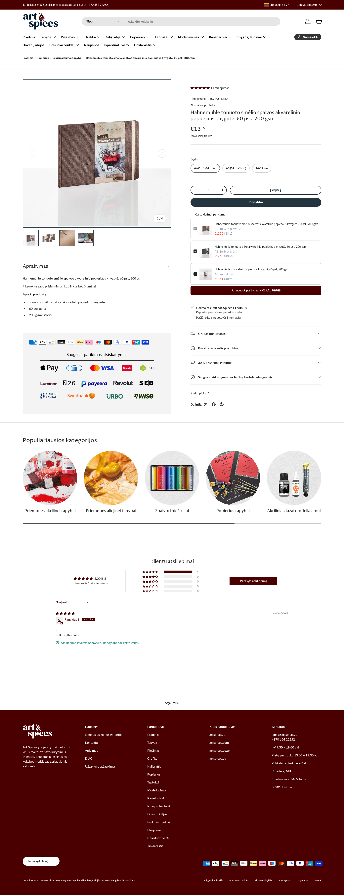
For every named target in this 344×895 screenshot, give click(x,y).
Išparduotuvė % (116, 45)
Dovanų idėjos (34, 45)
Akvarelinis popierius (203, 105)
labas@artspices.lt (284, 734)
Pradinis (29, 37)
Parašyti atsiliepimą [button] (253, 581)
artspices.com (219, 742)
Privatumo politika (238, 880)
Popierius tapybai (233, 511)
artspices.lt (217, 734)
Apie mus (91, 750)
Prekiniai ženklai (61, 45)
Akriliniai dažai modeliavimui (294, 511)
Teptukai (161, 37)
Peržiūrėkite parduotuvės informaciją (218, 317)
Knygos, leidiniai (249, 37)
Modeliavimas (188, 37)
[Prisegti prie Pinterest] (222, 404)
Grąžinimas (302, 880)
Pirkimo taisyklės (263, 880)
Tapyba (45, 37)
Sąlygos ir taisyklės (213, 880)
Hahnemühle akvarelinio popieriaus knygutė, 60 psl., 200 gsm (252, 269)
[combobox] (181, 21)
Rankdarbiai (218, 37)
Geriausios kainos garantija (103, 734)
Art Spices (28, 880)
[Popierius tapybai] (233, 478)
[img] (65, 613)
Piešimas (68, 37)
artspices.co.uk (219, 750)
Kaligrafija (113, 37)
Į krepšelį (275, 190)
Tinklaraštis (143, 45)
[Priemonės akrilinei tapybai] (50, 478)
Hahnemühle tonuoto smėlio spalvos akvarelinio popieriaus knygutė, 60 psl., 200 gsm (266, 224)
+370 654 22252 (283, 739)
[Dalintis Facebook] (214, 404)
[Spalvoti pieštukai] (172, 478)
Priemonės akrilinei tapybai (50, 511)
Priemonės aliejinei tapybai (111, 511)
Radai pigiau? (200, 393)
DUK (88, 758)
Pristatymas (284, 880)
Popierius (137, 37)
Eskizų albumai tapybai (67, 58)
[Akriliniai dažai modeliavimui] (294, 478)
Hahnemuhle (198, 98)
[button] (319, 21)
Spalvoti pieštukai (172, 511)
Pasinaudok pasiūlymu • (256, 290)
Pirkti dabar (256, 202)
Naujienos (92, 45)
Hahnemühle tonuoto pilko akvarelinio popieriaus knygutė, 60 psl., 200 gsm (261, 246)
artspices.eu (217, 758)
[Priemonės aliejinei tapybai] (111, 478)
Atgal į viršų (172, 703)
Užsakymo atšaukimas (100, 766)
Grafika (90, 37)
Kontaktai (92, 742)
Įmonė (318, 880)
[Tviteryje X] (206, 404)
